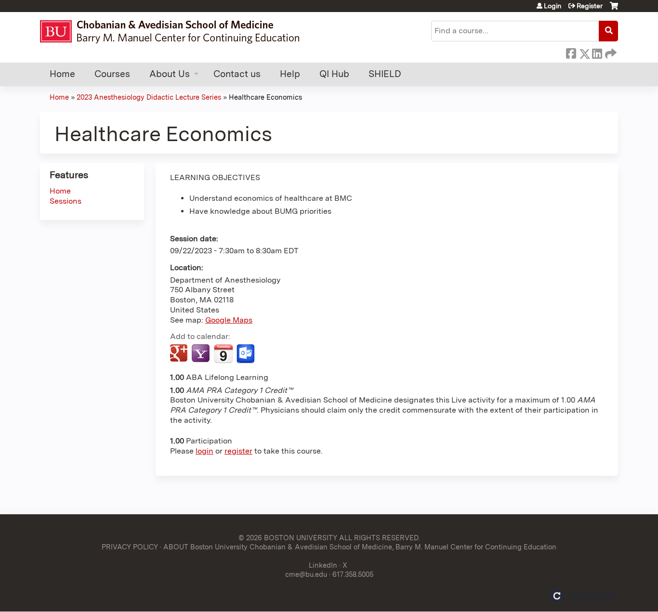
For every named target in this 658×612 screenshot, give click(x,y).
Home (62, 73)
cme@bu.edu (306, 574)
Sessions (65, 201)
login (204, 451)
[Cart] (614, 9)
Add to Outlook (246, 354)
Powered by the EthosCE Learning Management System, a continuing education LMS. (584, 596)
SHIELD (384, 73)
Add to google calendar (180, 354)
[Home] (174, 31)
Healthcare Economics (265, 97)
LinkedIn (597, 52)
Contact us (237, 73)
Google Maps (228, 320)
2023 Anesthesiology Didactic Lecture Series (149, 97)
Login (552, 5)
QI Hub (334, 73)
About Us (169, 73)
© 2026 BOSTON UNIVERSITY (287, 538)
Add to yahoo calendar (201, 354)
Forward (610, 52)
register (238, 451)
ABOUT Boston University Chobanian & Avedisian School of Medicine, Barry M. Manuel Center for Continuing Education (359, 547)
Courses (112, 73)
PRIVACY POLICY (130, 547)
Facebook (571, 52)
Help (290, 73)
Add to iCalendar (223, 353)
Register (590, 5)
